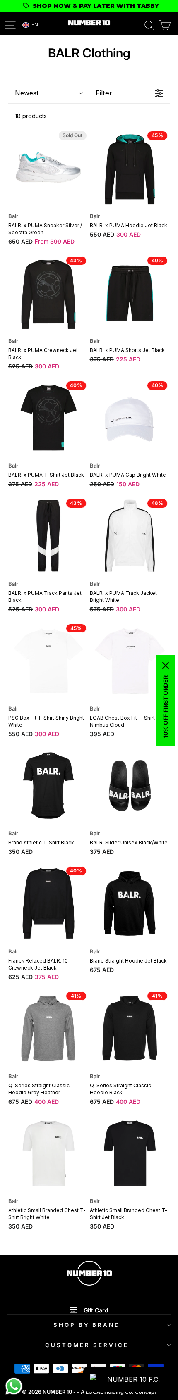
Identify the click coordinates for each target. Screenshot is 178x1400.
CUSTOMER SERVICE (87, 1345)
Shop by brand (86, 1325)
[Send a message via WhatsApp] (14, 1386)
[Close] (165, 665)
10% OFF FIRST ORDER (165, 706)
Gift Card (96, 1310)
